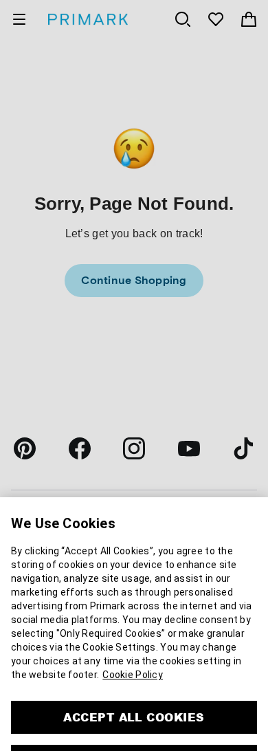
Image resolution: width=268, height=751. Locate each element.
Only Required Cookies (134, 713)
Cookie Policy (132, 626)
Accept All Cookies (134, 669)
